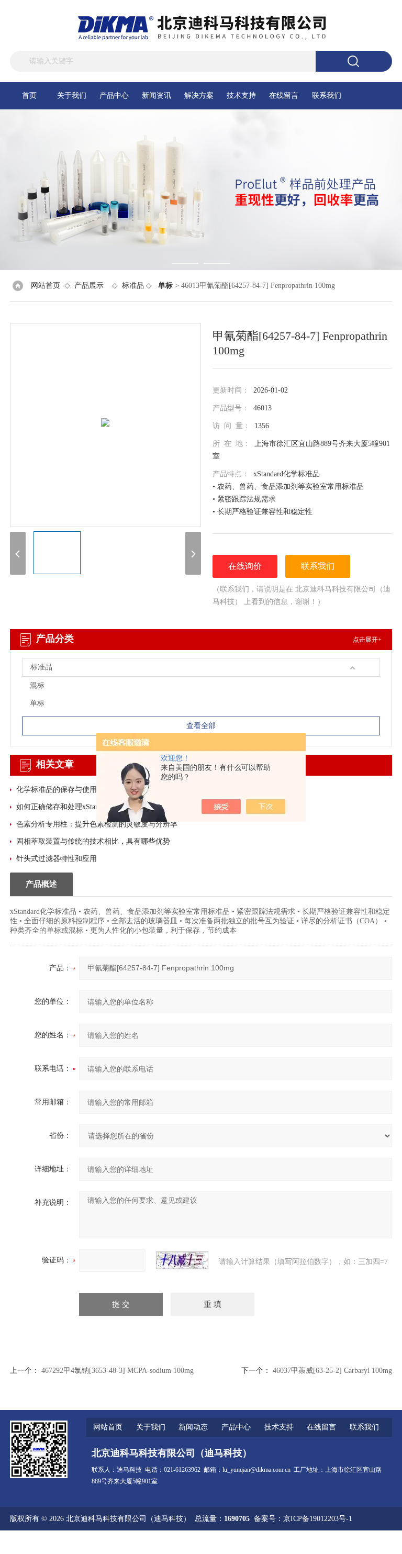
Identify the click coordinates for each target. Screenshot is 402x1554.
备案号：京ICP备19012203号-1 (303, 1519)
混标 (37, 685)
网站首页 (45, 285)
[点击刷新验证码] (182, 1260)
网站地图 (300, 1542)
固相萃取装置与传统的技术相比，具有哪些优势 (93, 841)
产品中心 (114, 95)
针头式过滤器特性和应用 (56, 859)
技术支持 (241, 95)
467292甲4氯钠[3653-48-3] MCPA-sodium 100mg (117, 1370)
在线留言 (283, 95)
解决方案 (199, 95)
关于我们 (71, 95)
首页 (29, 95)
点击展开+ (367, 639)
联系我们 (326, 95)
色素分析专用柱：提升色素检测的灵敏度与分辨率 (96, 824)
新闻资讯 (156, 95)
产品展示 (89, 285)
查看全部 (201, 726)
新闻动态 (193, 1427)
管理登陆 (266, 1542)
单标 (37, 703)
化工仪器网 (373, 1542)
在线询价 (245, 566)
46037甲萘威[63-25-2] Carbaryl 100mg (332, 1370)
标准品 (133, 285)
